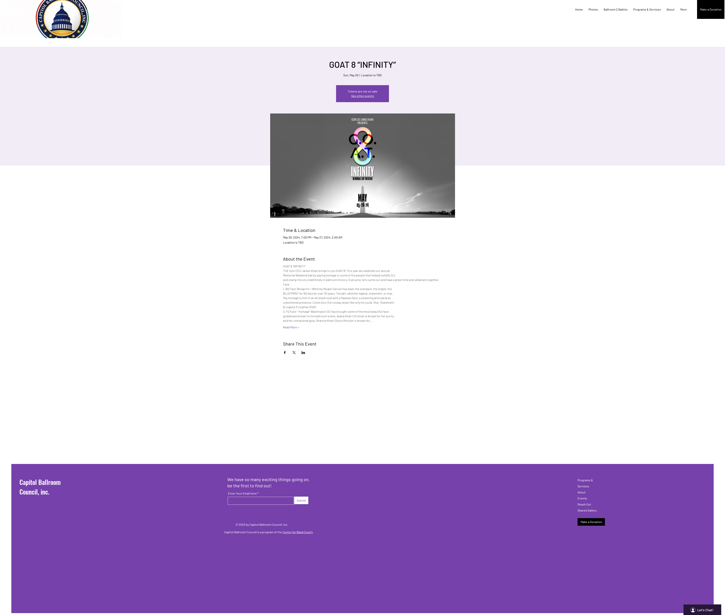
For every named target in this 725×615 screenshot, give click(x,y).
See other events (362, 96)
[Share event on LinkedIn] (303, 352)
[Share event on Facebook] (285, 352)
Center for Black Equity (297, 532)
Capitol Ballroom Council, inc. (40, 486)
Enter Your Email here (242, 493)
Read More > (291, 327)
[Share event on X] (294, 352)
